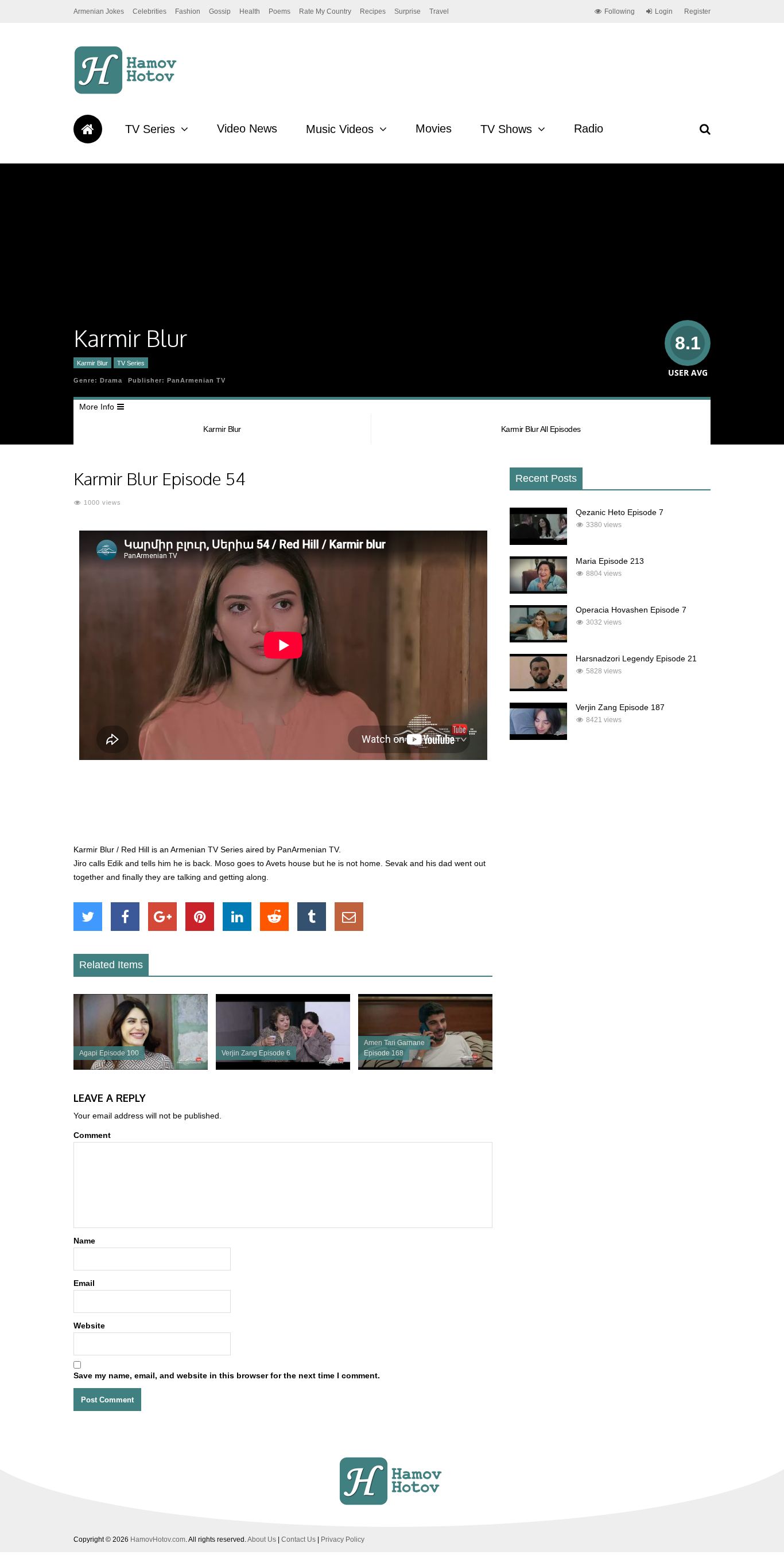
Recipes (373, 11)
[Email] (349, 916)
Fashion (187, 11)
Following (619, 11)
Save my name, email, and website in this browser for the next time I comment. (226, 1375)
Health (249, 11)
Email (84, 1283)
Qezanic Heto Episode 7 (619, 512)
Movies (434, 128)
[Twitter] (87, 916)
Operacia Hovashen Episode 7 (631, 609)
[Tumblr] (311, 916)
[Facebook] (125, 916)
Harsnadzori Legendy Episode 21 (636, 658)
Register (697, 11)
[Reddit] (274, 916)
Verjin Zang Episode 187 (620, 707)
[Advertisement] (283, 808)
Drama (111, 380)
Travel (439, 11)
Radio (588, 128)
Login (664, 11)
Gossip (220, 11)
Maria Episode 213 (610, 561)
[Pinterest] (199, 916)
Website (89, 1325)
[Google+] (162, 916)
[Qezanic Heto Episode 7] (538, 542)
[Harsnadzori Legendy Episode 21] (538, 688)
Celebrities (149, 11)
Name (84, 1240)
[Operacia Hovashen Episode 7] (538, 639)
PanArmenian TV (196, 380)
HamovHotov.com (157, 1539)
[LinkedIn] (237, 916)
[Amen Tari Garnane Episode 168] (425, 1066)
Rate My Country (325, 11)
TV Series (150, 129)
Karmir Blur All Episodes (541, 429)
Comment (92, 1135)
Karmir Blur (92, 363)
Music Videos (340, 129)
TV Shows (506, 129)
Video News (247, 128)
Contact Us (298, 1539)
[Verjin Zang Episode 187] (538, 737)
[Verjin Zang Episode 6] (283, 1066)
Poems (279, 11)
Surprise (407, 11)
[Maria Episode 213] (538, 590)
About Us (261, 1539)
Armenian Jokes (98, 11)
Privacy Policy (342, 1539)
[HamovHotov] (127, 92)
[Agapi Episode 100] (140, 1066)
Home (87, 129)
